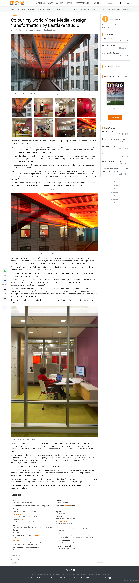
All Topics (21, 9)
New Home (31, 9)
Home (13, 9)
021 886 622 (35, 574)
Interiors (60, 9)
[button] (5, 271)
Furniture (16, 541)
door (67, 506)
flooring (63, 521)
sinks (37, 535)
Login (128, 3)
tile (22, 520)
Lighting (59, 534)
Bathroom (50, 9)
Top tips (95, 9)
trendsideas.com (63, 574)
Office (14, 562)
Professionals (82, 3)
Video (50, 3)
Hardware (17, 514)
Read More (115, 117)
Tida (102, 9)
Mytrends (40, 3)
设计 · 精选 (126, 9)
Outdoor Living (72, 9)
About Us (97, 3)
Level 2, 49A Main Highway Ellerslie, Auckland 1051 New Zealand (89, 574)
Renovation (85, 9)
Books (69, 3)
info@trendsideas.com (48, 574)
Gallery (59, 3)
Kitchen (41, 9)
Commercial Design (113, 9)
